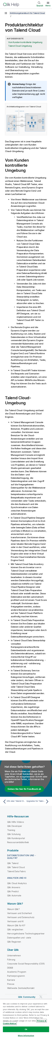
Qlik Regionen (14, 941)
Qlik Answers (13, 887)
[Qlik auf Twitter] (41, 997)
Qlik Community (26, 997)
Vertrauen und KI (15, 921)
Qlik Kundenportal (16, 838)
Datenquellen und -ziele (19, 937)
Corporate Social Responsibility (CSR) (26, 963)
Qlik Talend (12, 863)
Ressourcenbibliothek (18, 842)
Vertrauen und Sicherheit (19, 913)
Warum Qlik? (13, 909)
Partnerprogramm (16, 976)
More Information (26, 1035)
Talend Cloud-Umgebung (20, 46)
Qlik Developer (14, 826)
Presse (10, 984)
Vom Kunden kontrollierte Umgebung (25, 42)
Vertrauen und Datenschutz (20, 917)
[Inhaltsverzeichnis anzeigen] (6, 13)
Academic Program (16, 972)
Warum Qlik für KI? (16, 925)
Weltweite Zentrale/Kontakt (20, 988)
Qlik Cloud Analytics (17, 883)
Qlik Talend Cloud (16, 867)
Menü (48, 5)
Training (11, 830)
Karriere (11, 980)
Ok (26, 1029)
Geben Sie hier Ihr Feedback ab (24, 789)
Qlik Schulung (14, 834)
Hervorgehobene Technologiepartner (25, 933)
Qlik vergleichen (15, 929)
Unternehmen (14, 955)
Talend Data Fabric (16, 871)
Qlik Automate (14, 895)
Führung (11, 959)
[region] (26, 1019)
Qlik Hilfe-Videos (15, 822)
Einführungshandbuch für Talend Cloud (27, 13)
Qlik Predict (13, 891)
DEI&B (10, 967)
